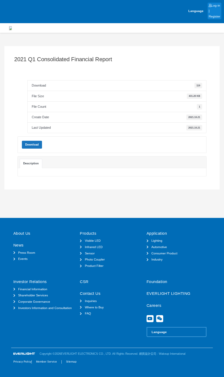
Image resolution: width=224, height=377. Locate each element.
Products (88, 233)
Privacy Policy (22, 361)
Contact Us (90, 293)
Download (32, 144)
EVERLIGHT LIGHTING (169, 293)
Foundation (157, 282)
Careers (154, 305)
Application (157, 233)
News (18, 245)
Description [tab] (31, 163)
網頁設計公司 (147, 353)
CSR (84, 282)
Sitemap (71, 361)
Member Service (46, 361)
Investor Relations (30, 282)
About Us (21, 233)
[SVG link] (24, 354)
